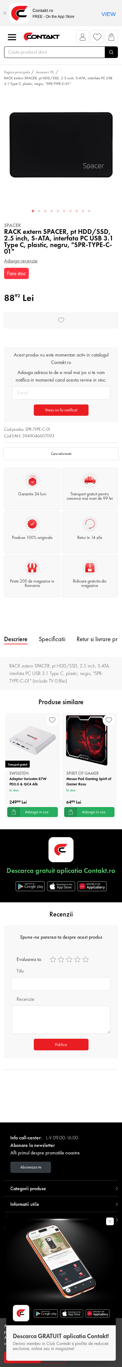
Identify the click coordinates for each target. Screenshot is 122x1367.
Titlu (20, 971)
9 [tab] (83, 211)
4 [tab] (51, 211)
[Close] (5, 13)
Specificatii (52, 639)
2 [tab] (39, 211)
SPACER (12, 225)
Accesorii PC (45, 72)
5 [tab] (58, 211)
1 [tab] (33, 211)
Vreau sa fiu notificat (61, 410)
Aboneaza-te (30, 1167)
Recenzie (25, 999)
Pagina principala (17, 72)
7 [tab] (70, 211)
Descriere (16, 639)
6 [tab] (64, 211)
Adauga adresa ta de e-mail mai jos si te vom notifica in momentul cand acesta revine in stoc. (61, 376)
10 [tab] (89, 211)
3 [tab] (45, 211)
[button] (83, 38)
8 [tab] (77, 211)
